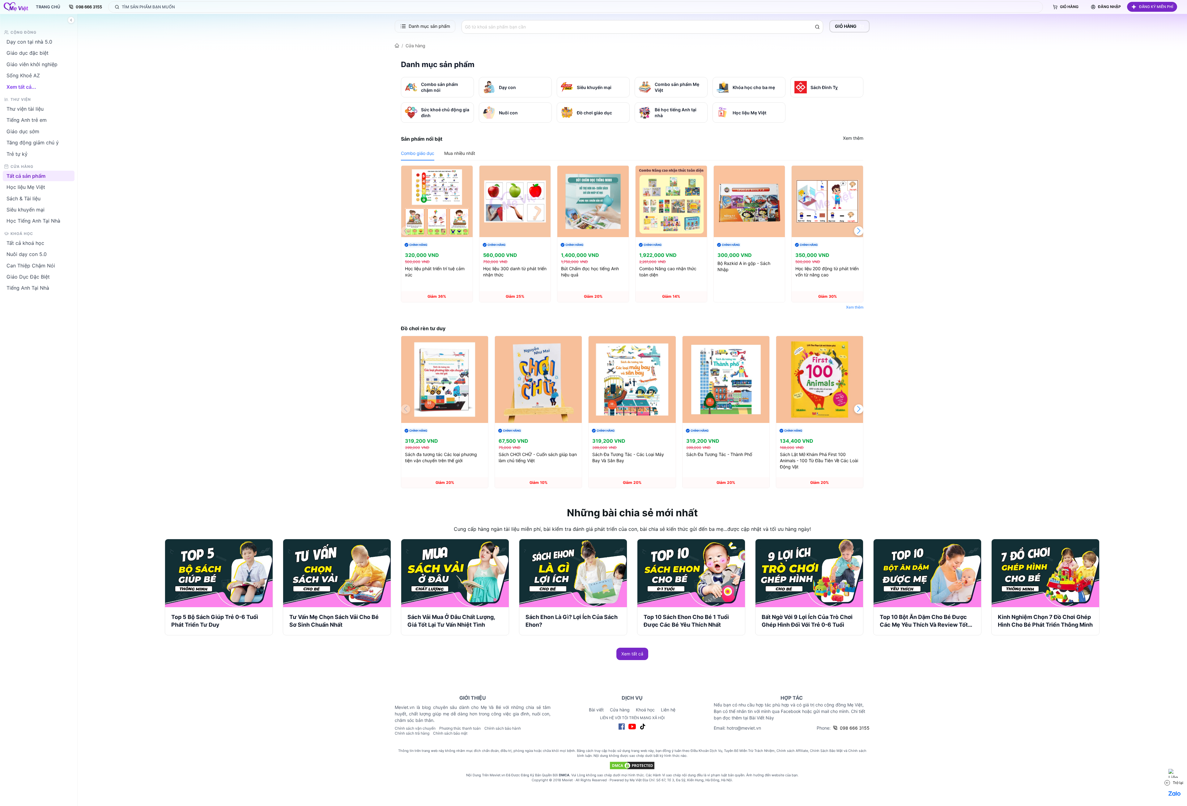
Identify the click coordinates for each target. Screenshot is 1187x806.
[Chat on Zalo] (1174, 793)
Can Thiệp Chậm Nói (30, 265)
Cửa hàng (415, 45)
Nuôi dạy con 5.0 (26, 254)
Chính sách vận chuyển (415, 728)
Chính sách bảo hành (502, 728)
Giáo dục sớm (22, 131)
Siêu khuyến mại (25, 210)
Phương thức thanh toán (460, 728)
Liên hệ (668, 709)
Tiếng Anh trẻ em (26, 120)
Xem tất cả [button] (632, 653)
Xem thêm (853, 138)
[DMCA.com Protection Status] (632, 765)
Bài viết (596, 709)
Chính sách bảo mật (450, 733)
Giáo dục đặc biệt (27, 53)
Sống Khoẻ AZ (23, 75)
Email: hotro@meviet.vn (737, 728)
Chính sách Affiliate (792, 750)
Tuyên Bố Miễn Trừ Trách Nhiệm (749, 750)
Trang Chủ (48, 6)
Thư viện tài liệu (25, 109)
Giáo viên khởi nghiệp (31, 64)
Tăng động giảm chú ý (32, 142)
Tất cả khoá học (25, 243)
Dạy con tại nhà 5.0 (29, 42)
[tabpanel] (632, 238)
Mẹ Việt (636, 780)
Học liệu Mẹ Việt (25, 187)
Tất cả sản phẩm (25, 176)
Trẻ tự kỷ (17, 154)
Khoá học (645, 709)
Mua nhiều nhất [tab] (459, 153)
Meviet (567, 780)
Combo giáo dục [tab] (417, 153)
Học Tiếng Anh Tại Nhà (33, 221)
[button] (1152, 7)
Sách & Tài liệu (23, 198)
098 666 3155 (89, 6)
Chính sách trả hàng (412, 733)
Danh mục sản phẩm (429, 26)
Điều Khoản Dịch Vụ (706, 750)
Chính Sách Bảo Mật (826, 750)
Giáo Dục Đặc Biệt (28, 277)
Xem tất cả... (21, 86)
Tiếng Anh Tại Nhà (27, 288)
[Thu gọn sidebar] (71, 20)
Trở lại (1178, 782)
